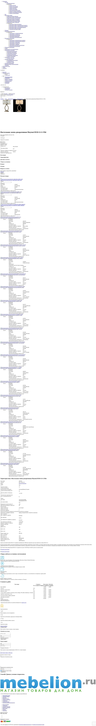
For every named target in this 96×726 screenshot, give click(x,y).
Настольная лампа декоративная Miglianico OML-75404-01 (11, 258)
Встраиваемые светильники (12, 55)
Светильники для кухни (9, 57)
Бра (5, 14)
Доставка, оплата (6, 696)
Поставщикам (7, 87)
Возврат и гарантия (8, 79)
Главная (1, 98)
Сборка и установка (8, 80)
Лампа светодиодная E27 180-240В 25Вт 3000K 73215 (10, 192)
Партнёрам (7, 83)
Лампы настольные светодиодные (13, 18)
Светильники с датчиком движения (16, 33)
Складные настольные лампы (15, 29)
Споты (6, 48)
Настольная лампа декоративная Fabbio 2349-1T (9, 450)
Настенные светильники (9, 38)
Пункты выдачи (6, 698)
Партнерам (5, 710)
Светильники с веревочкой (14, 42)
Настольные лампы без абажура (15, 24)
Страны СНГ (7, 75)
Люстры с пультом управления (15, 11)
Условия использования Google (38, 724)
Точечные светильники (11, 54)
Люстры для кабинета (13, 7)
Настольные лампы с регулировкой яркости (17, 27)
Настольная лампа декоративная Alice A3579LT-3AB (10, 396)
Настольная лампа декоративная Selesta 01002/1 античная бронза (12, 274)
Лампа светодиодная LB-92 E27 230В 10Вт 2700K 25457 (11, 180)
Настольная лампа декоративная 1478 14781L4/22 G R (10, 422)
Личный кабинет (10, 94)
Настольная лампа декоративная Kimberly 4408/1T (9, 382)
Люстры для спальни (13, 9)
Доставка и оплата (6, 73)
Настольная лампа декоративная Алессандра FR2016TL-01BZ (12, 287)
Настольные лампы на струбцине (13, 20)
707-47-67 (13, 93)
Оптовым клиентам (8, 89)
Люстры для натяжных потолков (15, 12)
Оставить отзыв (3, 627)
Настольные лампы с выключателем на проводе (18, 26)
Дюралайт (7, 65)
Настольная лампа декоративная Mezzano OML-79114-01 (11, 329)
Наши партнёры (6, 704)
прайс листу (24, 602)
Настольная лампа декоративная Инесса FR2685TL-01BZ (11, 315)
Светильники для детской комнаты (11, 49)
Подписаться (3, 671)
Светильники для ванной (9, 50)
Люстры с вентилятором (14, 13)
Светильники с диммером (14, 44)
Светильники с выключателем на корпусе (17, 41)
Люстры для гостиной (13, 6)
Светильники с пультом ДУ (14, 34)
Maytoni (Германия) (22, 483)
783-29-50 (5, 93)
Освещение (5, 1)
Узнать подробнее (3, 626)
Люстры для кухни (12, 8)
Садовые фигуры (10, 61)
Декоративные (20, 98)
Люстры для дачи (12, 5)
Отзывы (4, 709)
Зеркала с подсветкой (11, 56)
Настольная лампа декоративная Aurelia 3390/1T (9, 464)
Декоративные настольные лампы (13, 21)
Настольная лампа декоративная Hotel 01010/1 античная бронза (12, 355)
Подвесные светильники (9, 47)
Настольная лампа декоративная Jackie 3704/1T (9, 408)
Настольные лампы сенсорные (15, 28)
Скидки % (5, 68)
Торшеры (6, 30)
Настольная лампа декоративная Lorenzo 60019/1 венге (10, 231)
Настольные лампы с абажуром (13, 22)
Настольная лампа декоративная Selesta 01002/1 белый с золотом (12, 245)
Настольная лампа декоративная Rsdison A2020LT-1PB (10, 301)
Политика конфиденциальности (9, 702)
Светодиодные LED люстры (14, 10)
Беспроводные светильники (14, 46)
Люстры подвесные (11, 3)
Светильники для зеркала (12, 53)
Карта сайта (5, 708)
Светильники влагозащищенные (15, 37)
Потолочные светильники (10, 31)
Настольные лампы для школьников (14, 17)
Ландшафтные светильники (12, 60)
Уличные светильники (9, 59)
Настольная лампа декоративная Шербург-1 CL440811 (10, 368)
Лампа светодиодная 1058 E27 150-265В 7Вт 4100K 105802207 (12, 205)
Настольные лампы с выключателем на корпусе (18, 25)
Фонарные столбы (10, 62)
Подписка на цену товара (6, 670)
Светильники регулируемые (14, 35)
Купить (2, 172)
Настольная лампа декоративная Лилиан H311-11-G (10, 218)
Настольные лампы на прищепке (13, 19)
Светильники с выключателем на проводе (17, 40)
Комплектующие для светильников (11, 64)
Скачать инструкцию (5, 549)
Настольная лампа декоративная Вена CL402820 (9, 436)
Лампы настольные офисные (12, 16)
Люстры (6, 2)
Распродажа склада (6, 66)
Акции (4, 67)
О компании (7, 78)
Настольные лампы (8, 15)
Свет (6, 98)
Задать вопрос (3, 639)
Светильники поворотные (14, 36)
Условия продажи (8, 81)
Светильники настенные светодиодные (16, 45)
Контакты (4, 72)
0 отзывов (2, 135)
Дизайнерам (7, 82)
